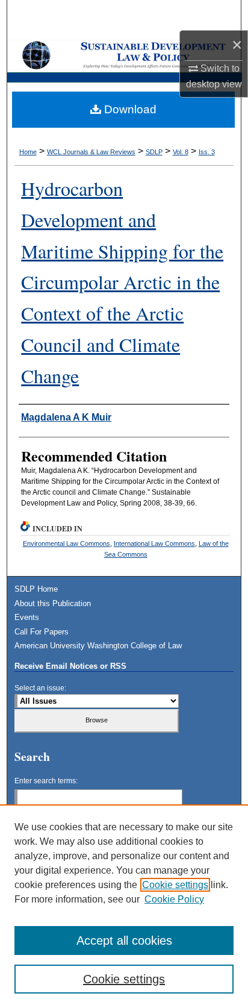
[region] (124, 906)
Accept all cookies (124, 940)
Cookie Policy (174, 899)
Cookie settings (175, 885)
